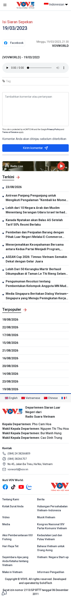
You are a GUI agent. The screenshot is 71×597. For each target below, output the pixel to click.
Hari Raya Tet (10, 546)
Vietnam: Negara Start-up (53, 557)
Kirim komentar (33, 148)
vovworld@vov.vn (18, 469)
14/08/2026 (10, 374)
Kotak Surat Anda (12, 506)
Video (6, 517)
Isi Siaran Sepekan (17, 22)
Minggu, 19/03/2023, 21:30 (53, 41)
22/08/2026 (10, 327)
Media (6, 524)
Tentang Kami (10, 499)
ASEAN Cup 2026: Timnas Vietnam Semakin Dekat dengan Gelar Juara (36, 259)
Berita (40, 499)
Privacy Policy (53, 129)
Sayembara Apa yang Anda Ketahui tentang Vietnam (15, 561)
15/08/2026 (10, 343)
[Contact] (4, 592)
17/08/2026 (10, 335)
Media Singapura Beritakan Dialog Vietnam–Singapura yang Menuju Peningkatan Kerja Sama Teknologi (37, 296)
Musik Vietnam (46, 517)
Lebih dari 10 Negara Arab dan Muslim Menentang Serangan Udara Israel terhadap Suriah (37, 210)
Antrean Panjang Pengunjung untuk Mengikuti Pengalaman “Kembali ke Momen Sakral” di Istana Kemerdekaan (37, 198)
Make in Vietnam (12, 572)
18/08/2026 (10, 319)
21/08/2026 (10, 350)
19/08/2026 (10, 389)
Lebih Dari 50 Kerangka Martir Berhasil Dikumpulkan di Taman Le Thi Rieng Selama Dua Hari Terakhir (36, 271)
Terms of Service (10, 132)
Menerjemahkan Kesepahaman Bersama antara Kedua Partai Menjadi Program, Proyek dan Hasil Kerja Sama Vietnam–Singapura (35, 247)
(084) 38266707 (17, 458)
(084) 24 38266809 (19, 453)
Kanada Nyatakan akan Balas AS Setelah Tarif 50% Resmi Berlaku (34, 222)
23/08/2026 (14, 187)
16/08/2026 (10, 358)
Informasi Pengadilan (50, 572)
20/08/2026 (10, 366)
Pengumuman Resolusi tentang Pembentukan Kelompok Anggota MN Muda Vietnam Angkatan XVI (37, 284)
